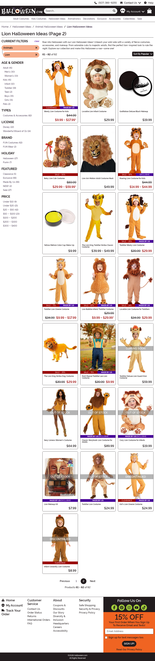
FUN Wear (8, 147)
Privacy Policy (87, 612)
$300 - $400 (10, 226)
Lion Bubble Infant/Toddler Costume (98, 309)
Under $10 (8, 201)
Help (150, 2)
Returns (31, 616)
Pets (5, 104)
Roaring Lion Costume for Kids (132, 178)
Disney (6, 127)
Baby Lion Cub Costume (54, 178)
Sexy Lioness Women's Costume (58, 440)
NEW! (6, 186)
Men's (7, 72)
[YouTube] (137, 608)
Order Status (34, 612)
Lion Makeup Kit (51, 504)
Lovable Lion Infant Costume (94, 111)
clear (36, 41)
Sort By (141, 54)
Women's (9, 76)
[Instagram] (129, 608)
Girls (7, 100)
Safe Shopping (87, 605)
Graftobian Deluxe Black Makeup (134, 111)
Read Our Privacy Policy (129, 649)
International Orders (38, 619)
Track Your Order (11, 612)
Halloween (8, 158)
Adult (5, 67)
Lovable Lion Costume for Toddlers (135, 309)
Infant (7, 84)
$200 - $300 (10, 222)
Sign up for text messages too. (126, 637)
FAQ (29, 623)
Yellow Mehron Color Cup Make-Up (59, 245)
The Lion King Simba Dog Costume (59, 376)
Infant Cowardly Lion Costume (57, 567)
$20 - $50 (8, 210)
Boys (7, 96)
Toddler (8, 88)
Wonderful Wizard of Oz (15, 131)
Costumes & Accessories (15, 115)
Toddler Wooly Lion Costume (132, 245)
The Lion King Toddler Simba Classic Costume (97, 246)
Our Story (58, 612)
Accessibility (60, 630)
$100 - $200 (10, 218)
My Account (14, 605)
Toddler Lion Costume (91, 504)
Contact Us (130, 2)
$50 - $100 (9, 214)
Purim (6, 162)
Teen (7, 92)
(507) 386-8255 (107, 2)
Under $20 (8, 205)
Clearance (8, 174)
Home (10, 600)
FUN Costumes (10, 142)
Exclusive (7, 178)
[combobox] (77, 11)
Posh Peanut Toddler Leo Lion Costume (94, 377)
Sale (5, 190)
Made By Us (9, 182)
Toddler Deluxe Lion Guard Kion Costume (133, 377)
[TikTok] (144, 608)
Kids (5, 80)
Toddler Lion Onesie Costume (56, 309)
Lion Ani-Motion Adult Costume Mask (98, 178)
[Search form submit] (114, 11)
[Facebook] (114, 608)
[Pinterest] (122, 608)
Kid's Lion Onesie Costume (131, 504)
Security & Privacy (89, 609)
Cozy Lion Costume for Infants (132, 440)
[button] (132, 10)
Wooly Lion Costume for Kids (56, 111)
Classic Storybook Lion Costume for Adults (97, 441)
